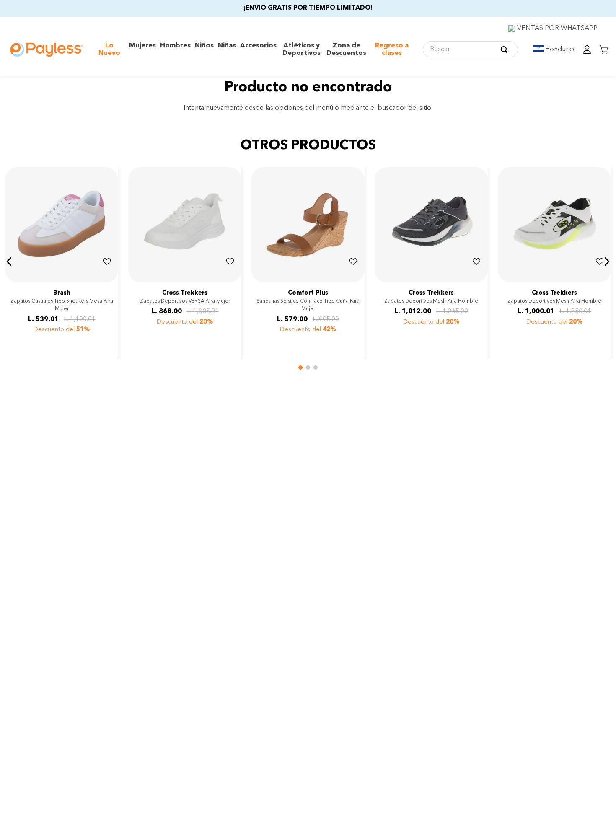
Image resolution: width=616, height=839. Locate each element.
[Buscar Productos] (506, 49)
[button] (9, 261)
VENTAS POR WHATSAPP (557, 28)
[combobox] (470, 49)
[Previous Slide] (136, 275)
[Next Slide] (234, 275)
